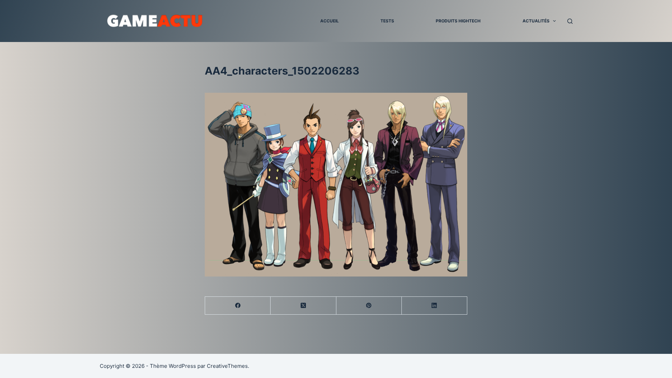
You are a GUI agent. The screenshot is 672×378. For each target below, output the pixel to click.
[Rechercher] (570, 21)
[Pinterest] (369, 306)
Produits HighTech (458, 20)
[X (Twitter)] (303, 306)
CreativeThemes (227, 366)
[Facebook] (238, 306)
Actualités (536, 20)
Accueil (329, 20)
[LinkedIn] (434, 306)
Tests (387, 20)
